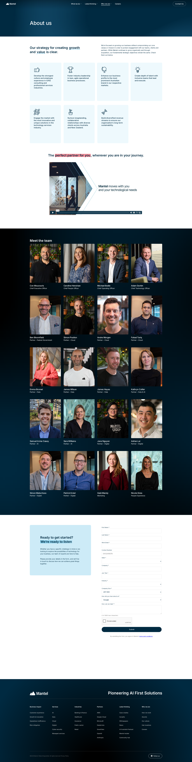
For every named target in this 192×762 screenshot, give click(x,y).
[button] (37, 712)
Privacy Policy (65, 756)
